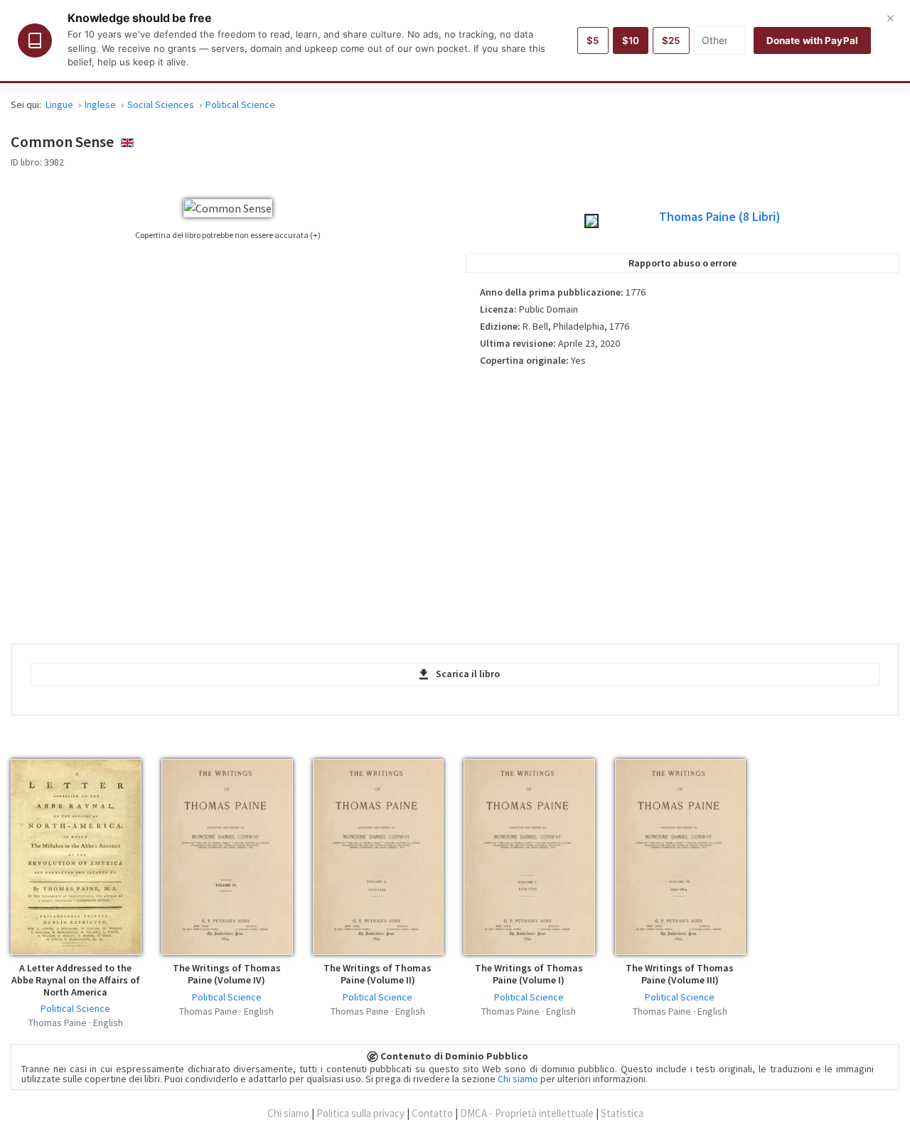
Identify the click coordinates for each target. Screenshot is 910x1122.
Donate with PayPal (812, 40)
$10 (630, 40)
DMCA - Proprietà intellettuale (527, 1113)
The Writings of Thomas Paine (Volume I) (529, 973)
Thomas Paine (720, 217)
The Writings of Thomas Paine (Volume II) (377, 973)
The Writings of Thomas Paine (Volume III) (680, 973)
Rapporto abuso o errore (682, 263)
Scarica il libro (468, 673)
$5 (593, 40)
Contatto (432, 1113)
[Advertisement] (682, 500)
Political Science (75, 1008)
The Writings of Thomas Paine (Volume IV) (227, 973)
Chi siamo (518, 1078)
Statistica (622, 1113)
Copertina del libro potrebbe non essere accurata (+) (228, 235)
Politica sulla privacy (360, 1113)
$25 (671, 40)
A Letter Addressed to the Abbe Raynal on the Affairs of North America (75, 979)
